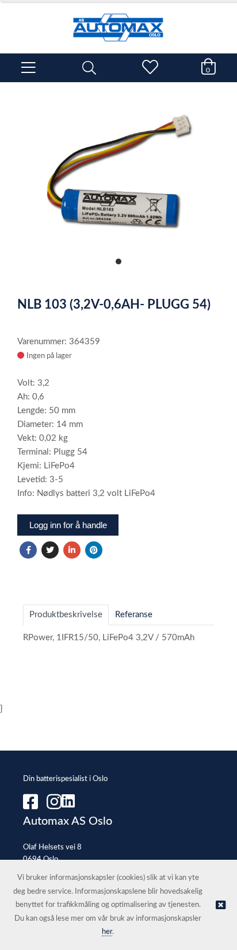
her (107, 932)
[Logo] (118, 22)
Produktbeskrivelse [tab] (65, 614)
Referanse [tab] (133, 614)
